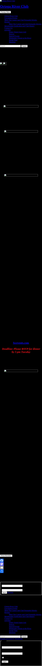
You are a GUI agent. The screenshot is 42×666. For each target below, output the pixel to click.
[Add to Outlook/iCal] (4, 64)
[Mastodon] (21, 564)
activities (7, 30)
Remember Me (9, 658)
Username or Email (8, 584)
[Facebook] (21, 560)
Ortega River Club (14, 6)
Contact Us (8, 28)
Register (10, 592)
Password (5, 588)
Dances (11, 34)
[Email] (21, 567)
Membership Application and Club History (19, 26)
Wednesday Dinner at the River (20, 38)
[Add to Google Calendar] (1, 64)
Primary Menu (5, 12)
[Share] (21, 571)
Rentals (7, 22)
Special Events (14, 36)
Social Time (13, 40)
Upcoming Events (10, 18)
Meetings (12, 42)
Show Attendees (6, 556)
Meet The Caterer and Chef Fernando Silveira (20, 20)
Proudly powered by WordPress (11, 639)
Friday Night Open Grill (17, 32)
